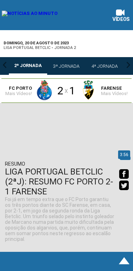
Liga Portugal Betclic (27, 47)
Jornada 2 (65, 47)
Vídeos (120, 19)
